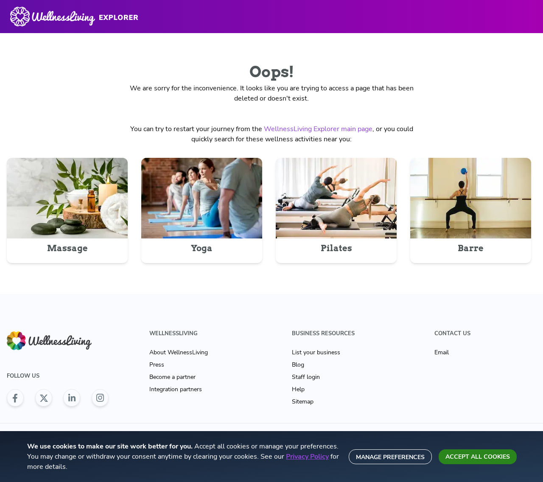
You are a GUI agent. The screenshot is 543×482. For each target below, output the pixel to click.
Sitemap (302, 402)
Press (156, 365)
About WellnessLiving (178, 352)
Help (298, 389)
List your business (316, 352)
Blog (298, 365)
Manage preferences (390, 457)
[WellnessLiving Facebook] (15, 398)
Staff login (306, 377)
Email (441, 352)
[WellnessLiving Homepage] (58, 341)
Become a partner (172, 377)
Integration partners (175, 389)
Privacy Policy (307, 456)
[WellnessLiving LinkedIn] (71, 398)
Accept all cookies (477, 457)
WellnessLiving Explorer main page (318, 129)
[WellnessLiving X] (43, 398)
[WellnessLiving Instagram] (100, 398)
